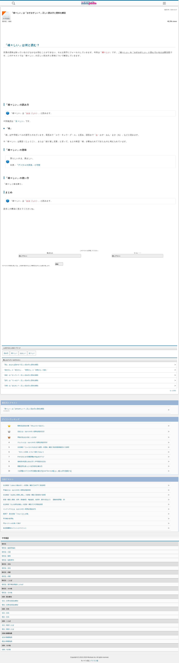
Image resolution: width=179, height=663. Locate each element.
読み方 (6, 353)
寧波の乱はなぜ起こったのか (27, 437)
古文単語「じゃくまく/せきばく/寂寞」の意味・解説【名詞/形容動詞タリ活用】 (44, 447)
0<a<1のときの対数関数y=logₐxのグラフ (31, 457)
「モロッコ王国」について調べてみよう (31, 452)
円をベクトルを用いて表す (12, 523)
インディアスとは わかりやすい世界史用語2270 (19, 509)
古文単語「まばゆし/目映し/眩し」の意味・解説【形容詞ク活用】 (24, 495)
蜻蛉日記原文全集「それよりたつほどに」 (31, 426)
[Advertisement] (89, 30)
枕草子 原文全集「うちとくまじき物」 (16, 514)
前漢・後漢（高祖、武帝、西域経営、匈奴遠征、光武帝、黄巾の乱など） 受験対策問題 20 (34, 499)
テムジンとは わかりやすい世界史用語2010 (32, 442)
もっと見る (173, 390)
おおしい (23, 353)
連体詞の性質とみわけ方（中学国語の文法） (32, 461)
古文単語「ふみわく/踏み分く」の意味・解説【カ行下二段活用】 (24, 485)
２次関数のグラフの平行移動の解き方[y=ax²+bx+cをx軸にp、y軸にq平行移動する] (44, 471)
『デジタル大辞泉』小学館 (28, 165)
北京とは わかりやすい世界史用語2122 (31, 431)
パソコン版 (94, 661)
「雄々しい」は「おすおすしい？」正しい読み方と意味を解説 (23, 410)
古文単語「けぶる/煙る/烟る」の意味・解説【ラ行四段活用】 (23, 504)
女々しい (19, 121)
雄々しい (14, 353)
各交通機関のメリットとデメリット (15, 528)
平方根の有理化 (8, 518)
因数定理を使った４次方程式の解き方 (30, 466)
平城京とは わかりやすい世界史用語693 (17, 490)
